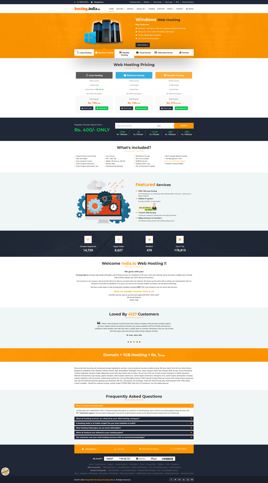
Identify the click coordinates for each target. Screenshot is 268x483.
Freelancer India (135, 2)
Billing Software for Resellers (150, 218)
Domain (151, 9)
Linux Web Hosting (123, 467)
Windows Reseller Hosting (146, 470)
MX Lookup (103, 473)
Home (111, 9)
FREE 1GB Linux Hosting (147, 191)
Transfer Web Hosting (147, 213)
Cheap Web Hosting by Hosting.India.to (100, 480)
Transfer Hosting (174, 467)
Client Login (169, 2)
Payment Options (188, 2)
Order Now (102, 108)
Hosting (120, 9)
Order (170, 9)
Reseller (141, 9)
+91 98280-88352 (180, 449)
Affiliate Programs (145, 199)
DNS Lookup (93, 473)
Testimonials (157, 2)
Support (161, 9)
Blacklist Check (158, 473)
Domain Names (100, 464)
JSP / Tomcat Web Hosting (158, 467)
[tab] (134, 406)
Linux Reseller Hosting (128, 470)
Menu (191, 9)
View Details (81, 45)
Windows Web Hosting (139, 467)
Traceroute (83, 473)
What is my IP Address (127, 473)
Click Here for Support (150, 449)
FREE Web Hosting (109, 467)
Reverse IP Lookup (187, 473)
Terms (142, 464)
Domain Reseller (113, 470)
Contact (179, 9)
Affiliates (146, 2)
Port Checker (113, 473)
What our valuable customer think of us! (134, 291)
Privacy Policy (151, 464)
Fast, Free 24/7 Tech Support (176, 161)
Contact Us (175, 464)
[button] (134, 406)
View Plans (87, 108)
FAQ (177, 2)
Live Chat (120, 449)
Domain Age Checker (172, 473)
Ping (76, 473)
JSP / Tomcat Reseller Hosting (167, 470)
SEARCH (184, 126)
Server (130, 9)
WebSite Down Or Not (144, 473)
